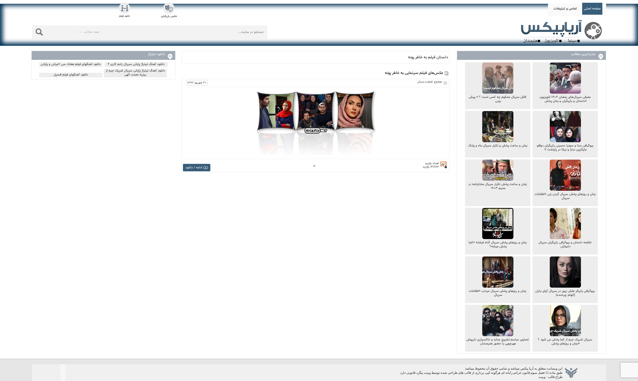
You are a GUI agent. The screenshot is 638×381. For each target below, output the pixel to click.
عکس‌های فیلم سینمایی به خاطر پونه (414, 73)
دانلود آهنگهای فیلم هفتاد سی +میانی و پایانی (71, 64)
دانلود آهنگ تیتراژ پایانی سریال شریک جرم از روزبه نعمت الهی (135, 72)
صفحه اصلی (592, 8)
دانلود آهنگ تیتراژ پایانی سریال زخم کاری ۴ (136, 64)
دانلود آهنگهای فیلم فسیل (71, 74)
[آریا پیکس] (562, 31)
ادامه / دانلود (193, 167)
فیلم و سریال (425, 82)
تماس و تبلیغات (565, 8)
